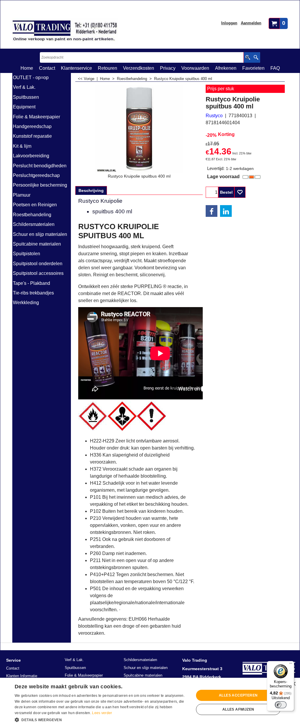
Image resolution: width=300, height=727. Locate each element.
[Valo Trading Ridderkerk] (65, 31)
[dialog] (150, 702)
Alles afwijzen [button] (238, 709)
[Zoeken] (256, 57)
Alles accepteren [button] (238, 695)
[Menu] (290, 664)
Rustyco (214, 115)
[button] (102, 719)
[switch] (281, 704)
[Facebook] (211, 211)
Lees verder (102, 713)
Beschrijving (91, 190)
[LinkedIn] (226, 211)
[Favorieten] (240, 192)
